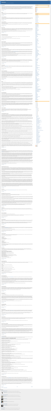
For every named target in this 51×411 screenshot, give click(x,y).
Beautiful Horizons (36, 30)
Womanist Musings (36, 99)
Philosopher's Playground (37, 78)
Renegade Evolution (36, 87)
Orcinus (36, 76)
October (37, 109)
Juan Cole (36, 63)
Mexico (2, 12)
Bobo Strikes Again (3, 309)
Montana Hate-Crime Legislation (5, 323)
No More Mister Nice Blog (37, 74)
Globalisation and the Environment (38, 54)
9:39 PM (5, 56)
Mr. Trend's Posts (36, 20)
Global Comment (36, 52)
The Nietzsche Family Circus (37, 96)
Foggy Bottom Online (37, 50)
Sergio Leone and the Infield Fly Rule (38, 89)
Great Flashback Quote (4, 304)
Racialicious (36, 85)
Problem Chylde (36, 83)
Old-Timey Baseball (3, 219)
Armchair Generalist (36, 26)
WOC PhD (36, 98)
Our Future (36, 77)
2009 (36, 104)
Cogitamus (36, 35)
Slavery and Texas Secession (3, 407)
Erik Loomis (3, 10)
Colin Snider (36, 8)
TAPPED (36, 92)
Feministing (36, 48)
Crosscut (36, 37)
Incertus (36, 61)
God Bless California (37, 126)
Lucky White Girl (36, 68)
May (36, 113)
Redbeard (36, 11)
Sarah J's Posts (36, 21)
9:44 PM (5, 301)
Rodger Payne (36, 88)
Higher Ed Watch (36, 59)
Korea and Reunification (4, 92)
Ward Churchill (3, 5)
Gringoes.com (36, 57)
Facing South (36, 46)
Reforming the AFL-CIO (4, 376)
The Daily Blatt (36, 94)
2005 (36, 107)
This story (2, 208)
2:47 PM (5, 105)
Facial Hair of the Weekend (5, 398)
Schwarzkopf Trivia (37, 140)
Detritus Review (36, 39)
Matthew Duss (36, 72)
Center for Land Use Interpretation (38, 34)
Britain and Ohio (3, 27)
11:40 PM (5, 19)
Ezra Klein (36, 45)
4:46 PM (5, 245)
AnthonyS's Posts (36, 15)
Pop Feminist (36, 81)
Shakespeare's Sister (37, 90)
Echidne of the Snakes (37, 43)
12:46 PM (5, 205)
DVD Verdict (36, 41)
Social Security (3, 226)
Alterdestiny (4, 2)
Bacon (2, 81)
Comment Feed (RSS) (5, 387)
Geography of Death (4, 233)
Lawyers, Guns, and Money (37, 65)
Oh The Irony (37, 129)
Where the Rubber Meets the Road (5, 48)
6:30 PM (5, 314)
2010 (36, 103)
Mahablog (36, 70)
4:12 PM (5, 223)
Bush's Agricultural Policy (38, 136)
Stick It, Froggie (37, 123)
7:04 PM (5, 290)
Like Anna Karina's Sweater (37, 67)
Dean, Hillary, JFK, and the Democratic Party (6, 193)
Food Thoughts (3, 293)
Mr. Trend (36, 10)
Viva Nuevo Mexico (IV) (38, 122)
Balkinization (36, 28)
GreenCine (36, 56)
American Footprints (37, 24)
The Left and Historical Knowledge (5, 113)
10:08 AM (5, 258)
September (37, 110)
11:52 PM (5, 14)
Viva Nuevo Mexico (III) (4, 286)
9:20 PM (5, 68)
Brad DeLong (36, 32)
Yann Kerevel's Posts (37, 22)
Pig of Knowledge (36, 79)
